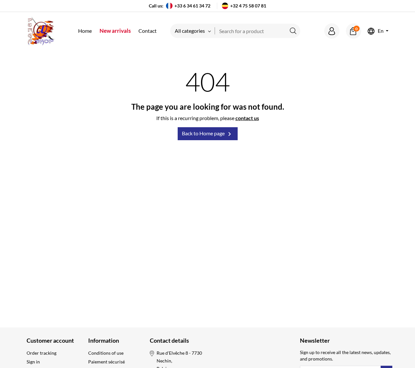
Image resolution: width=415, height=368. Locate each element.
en (381, 31)
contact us (247, 118)
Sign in (33, 361)
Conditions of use (106, 353)
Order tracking (41, 353)
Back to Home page (207, 134)
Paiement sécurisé (106, 361)
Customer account (50, 340)
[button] (331, 31)
